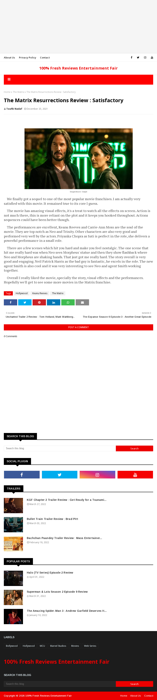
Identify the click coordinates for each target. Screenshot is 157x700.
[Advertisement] (78, 26)
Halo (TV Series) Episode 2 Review (50, 572)
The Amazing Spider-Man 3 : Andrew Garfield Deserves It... (67, 610)
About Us (9, 57)
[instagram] (145, 57)
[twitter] (138, 57)
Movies (75, 645)
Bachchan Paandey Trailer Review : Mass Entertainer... (64, 538)
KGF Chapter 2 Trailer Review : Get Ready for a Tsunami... (66, 499)
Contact (45, 57)
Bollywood (12, 645)
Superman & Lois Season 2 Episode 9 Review (57, 591)
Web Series (90, 645)
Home (7, 92)
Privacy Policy (27, 57)
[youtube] (151, 57)
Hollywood (22, 293)
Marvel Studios (58, 645)
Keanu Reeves (39, 293)
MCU (42, 645)
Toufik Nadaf (14, 108)
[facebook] (131, 57)
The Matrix (18, 92)
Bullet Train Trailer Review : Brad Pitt (52, 518)
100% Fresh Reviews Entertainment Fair (78, 68)
